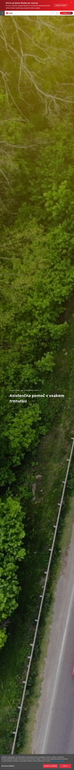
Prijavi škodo (61, 5)
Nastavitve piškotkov (8, 766)
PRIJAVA (57, 13)
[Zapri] (71, 757)
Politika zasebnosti (57, 761)
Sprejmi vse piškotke (50, 766)
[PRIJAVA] (57, 13)
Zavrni (65, 766)
